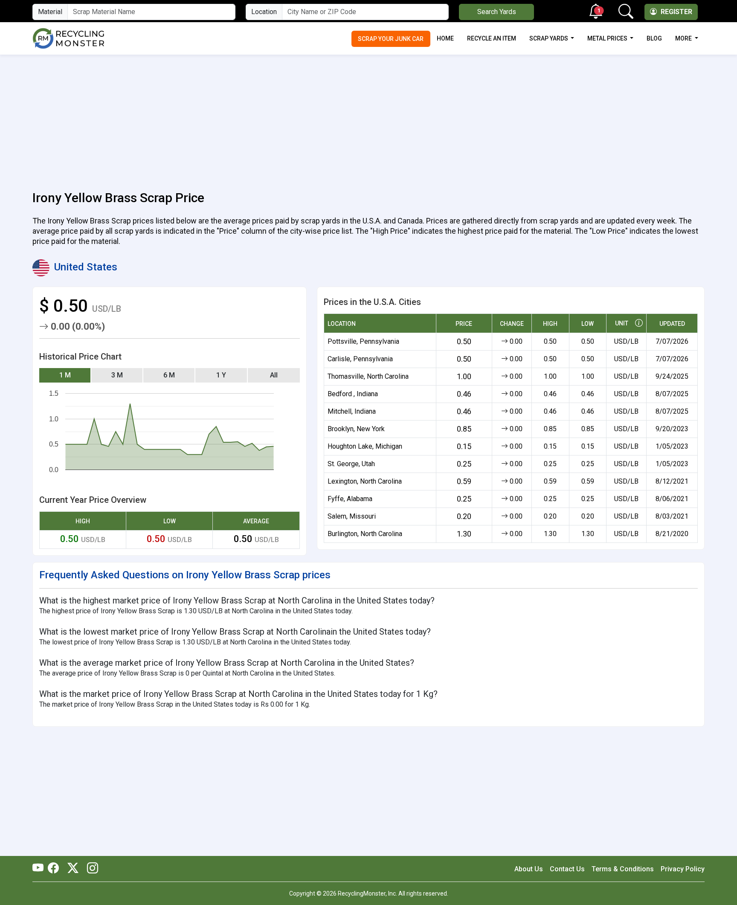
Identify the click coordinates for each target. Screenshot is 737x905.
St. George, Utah (351, 464)
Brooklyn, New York (356, 429)
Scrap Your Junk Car (391, 38)
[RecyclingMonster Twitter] (73, 868)
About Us (528, 869)
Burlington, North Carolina (365, 534)
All (274, 375)
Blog (654, 38)
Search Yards (496, 12)
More (684, 38)
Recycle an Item (491, 38)
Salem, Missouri (352, 516)
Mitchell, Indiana (352, 411)
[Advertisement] (368, 117)
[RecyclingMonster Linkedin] (90, 868)
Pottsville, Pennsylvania (363, 341)
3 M (117, 375)
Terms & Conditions (623, 869)
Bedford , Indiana (353, 394)
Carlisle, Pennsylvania (360, 359)
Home (445, 38)
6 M (169, 375)
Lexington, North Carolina (365, 481)
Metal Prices (608, 38)
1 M (65, 375)
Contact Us (567, 869)
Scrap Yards (549, 38)
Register (675, 12)
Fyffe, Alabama (350, 499)
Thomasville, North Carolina (368, 376)
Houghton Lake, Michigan (365, 446)
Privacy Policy (683, 869)
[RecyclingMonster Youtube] (40, 868)
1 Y (221, 375)
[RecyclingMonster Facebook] (55, 868)
